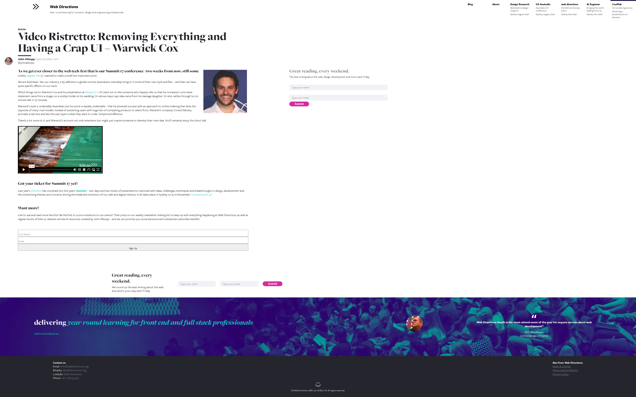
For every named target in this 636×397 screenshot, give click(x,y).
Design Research (519, 9)
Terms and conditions (565, 370)
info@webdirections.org (74, 366)
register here (34, 75)
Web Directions (73, 374)
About (495, 4)
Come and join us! (201, 194)
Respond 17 (91, 92)
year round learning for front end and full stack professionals (160, 322)
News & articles (562, 366)
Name (292, 83)
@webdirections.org (74, 370)
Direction (36, 191)
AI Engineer (595, 9)
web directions (570, 9)
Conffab (622, 10)
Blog (470, 4)
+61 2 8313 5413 (70, 378)
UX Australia (545, 9)
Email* (293, 93)
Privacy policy (561, 374)
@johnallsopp (26, 63)
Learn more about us (46, 333)
